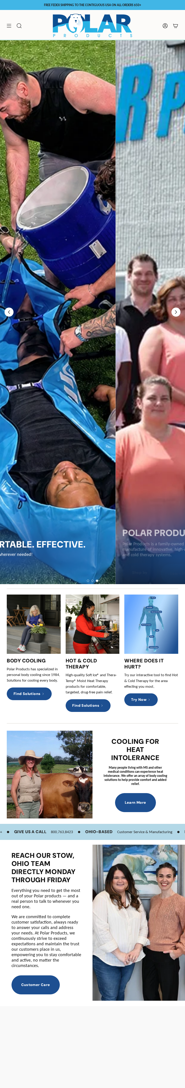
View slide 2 (92, 581)
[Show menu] (9, 26)
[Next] (175, 312)
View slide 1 (88, 581)
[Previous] (9, 312)
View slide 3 (97, 581)
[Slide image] (92, 312)
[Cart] (175, 26)
